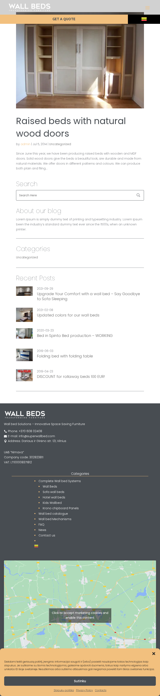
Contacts (100, 690)
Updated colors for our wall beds (68, 315)
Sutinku (80, 681)
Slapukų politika (64, 690)
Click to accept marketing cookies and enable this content (80, 615)
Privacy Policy (84, 690)
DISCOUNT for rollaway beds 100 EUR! (71, 376)
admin (25, 144)
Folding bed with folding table (65, 356)
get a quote (63, 19)
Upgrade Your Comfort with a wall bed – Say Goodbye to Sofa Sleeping (88, 296)
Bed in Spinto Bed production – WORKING (75, 335)
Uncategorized (60, 144)
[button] (154, 654)
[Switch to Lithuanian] (144, 19)
